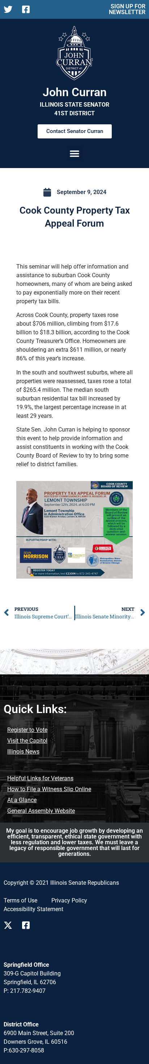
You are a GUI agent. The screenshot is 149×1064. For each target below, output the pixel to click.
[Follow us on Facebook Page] (28, 9)
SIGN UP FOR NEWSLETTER (127, 9)
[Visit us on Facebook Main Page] (28, 925)
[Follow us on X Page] (10, 9)
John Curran (75, 92)
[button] (74, 153)
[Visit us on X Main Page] (10, 925)
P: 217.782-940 (23, 990)
